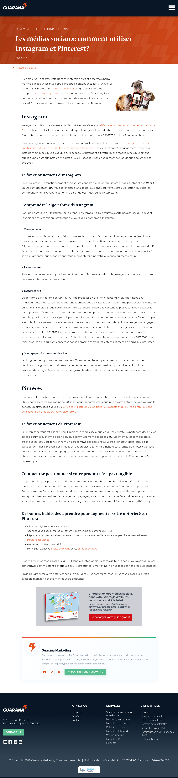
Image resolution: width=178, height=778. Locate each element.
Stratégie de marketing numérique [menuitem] (119, 714)
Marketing (21, 58)
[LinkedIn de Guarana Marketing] (44, 672)
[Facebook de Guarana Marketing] (59, 672)
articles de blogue (60, 549)
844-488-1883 (160, 760)
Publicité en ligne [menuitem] (116, 727)
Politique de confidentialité (101, 760)
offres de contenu (87, 549)
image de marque (138, 143)
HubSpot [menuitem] (111, 743)
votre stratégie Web (47, 94)
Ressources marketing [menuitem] (153, 716)
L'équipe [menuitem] (76, 712)
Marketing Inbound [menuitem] (117, 731)
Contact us (13, 732)
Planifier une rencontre (87, 672)
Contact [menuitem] (76, 720)
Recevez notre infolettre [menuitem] (154, 724)
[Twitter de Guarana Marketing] (52, 672)
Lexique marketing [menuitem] (151, 720)
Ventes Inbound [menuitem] (115, 735)
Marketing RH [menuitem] (114, 739)
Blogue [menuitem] (145, 712)
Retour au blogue (26, 68)
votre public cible (65, 89)
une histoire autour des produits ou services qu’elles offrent (58, 148)
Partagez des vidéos (38, 540)
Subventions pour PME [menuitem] (153, 728)
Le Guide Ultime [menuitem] (150, 739)
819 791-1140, (129, 760)
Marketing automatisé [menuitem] (118, 719)
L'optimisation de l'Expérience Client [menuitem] (157, 733)
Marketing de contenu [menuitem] (118, 723)
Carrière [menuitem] (76, 716)
